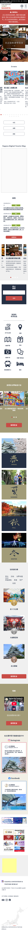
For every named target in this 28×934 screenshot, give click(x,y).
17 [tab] (16, 116)
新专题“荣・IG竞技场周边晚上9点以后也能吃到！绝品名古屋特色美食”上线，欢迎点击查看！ (14, 229)
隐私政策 (16, 896)
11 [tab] (22, 114)
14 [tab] (9, 116)
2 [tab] (3, 114)
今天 (14, 122)
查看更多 (14, 237)
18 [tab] (18, 116)
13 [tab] (27, 114)
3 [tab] (5, 114)
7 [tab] (14, 114)
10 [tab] (20, 114)
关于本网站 (4, 896)
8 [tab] (16, 114)
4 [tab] (7, 114)
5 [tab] (9, 114)
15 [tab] (12, 116)
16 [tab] (14, 116)
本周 (14, 128)
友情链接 (10, 896)
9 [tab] (18, 114)
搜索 (14, 298)
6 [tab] (12, 114)
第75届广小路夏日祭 (10, 88)
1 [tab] (1, 114)
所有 (14, 134)
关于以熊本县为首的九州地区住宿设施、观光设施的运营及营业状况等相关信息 (14, 208)
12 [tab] (24, 114)
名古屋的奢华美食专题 (13, 258)
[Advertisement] (9, 865)
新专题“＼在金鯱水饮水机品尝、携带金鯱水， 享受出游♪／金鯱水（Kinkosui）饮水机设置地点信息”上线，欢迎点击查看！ (14, 218)
